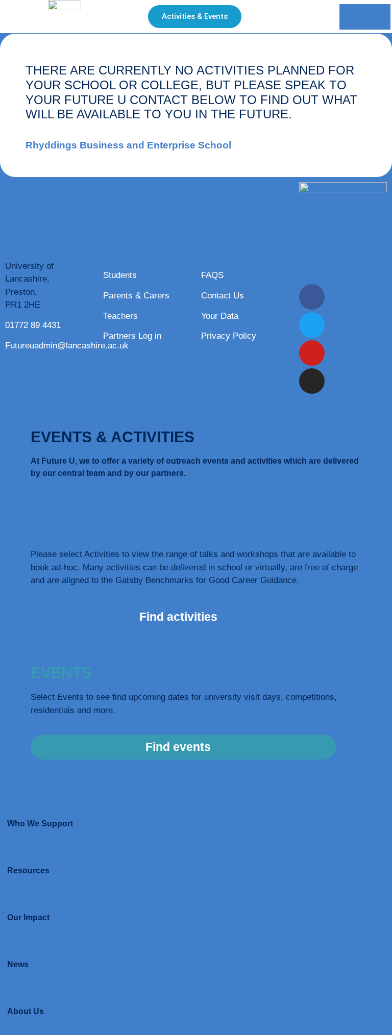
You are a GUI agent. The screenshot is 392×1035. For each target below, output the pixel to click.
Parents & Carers (136, 295)
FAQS (212, 275)
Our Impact (28, 917)
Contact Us (222, 295)
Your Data (219, 316)
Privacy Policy (228, 336)
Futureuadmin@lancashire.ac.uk (67, 345)
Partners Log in (132, 336)
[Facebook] (312, 297)
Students (120, 275)
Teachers (120, 316)
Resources (28, 870)
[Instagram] (312, 381)
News (18, 964)
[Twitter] (312, 325)
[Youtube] (312, 353)
